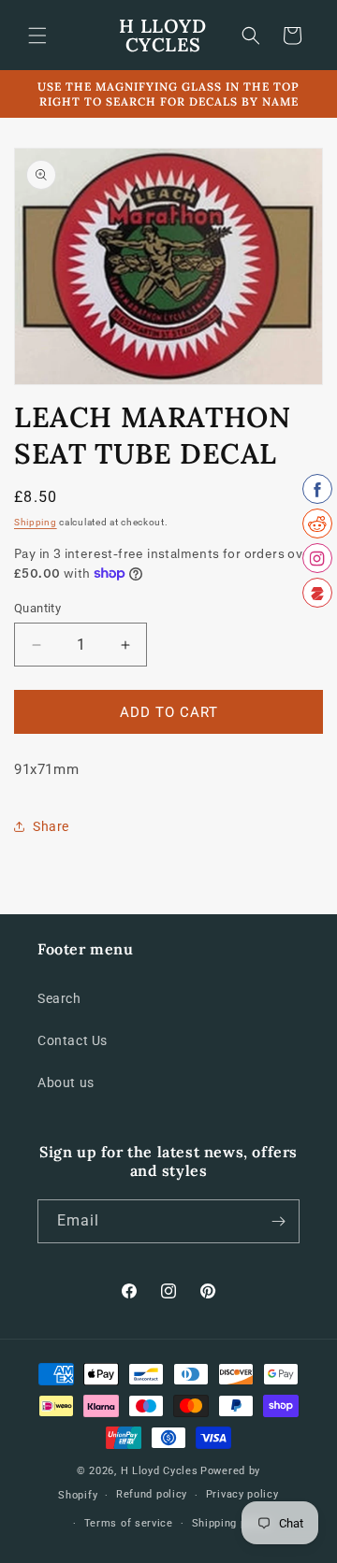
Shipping (35, 522)
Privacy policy (242, 1494)
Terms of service (128, 1523)
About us (66, 1082)
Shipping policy (232, 1523)
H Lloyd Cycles (159, 1471)
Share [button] (51, 826)
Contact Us (72, 1040)
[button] (37, 35)
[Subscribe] (278, 1221)
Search (59, 998)
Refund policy (151, 1494)
